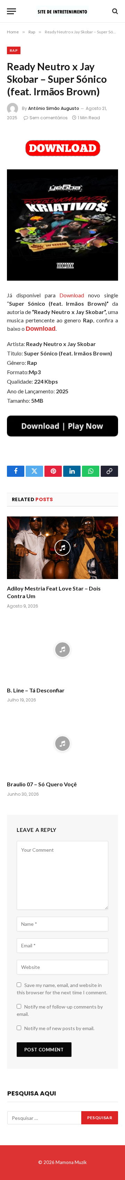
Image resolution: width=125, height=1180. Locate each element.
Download (71, 295)
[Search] (114, 11)
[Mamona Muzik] (62, 11)
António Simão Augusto (53, 108)
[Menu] (11, 11)
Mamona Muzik (71, 1162)
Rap (14, 50)
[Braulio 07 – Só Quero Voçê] (62, 743)
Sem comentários (49, 118)
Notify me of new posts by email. (59, 1028)
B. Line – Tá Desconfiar (36, 690)
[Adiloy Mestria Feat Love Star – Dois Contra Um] (62, 547)
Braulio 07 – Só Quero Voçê (42, 784)
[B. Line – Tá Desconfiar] (62, 649)
